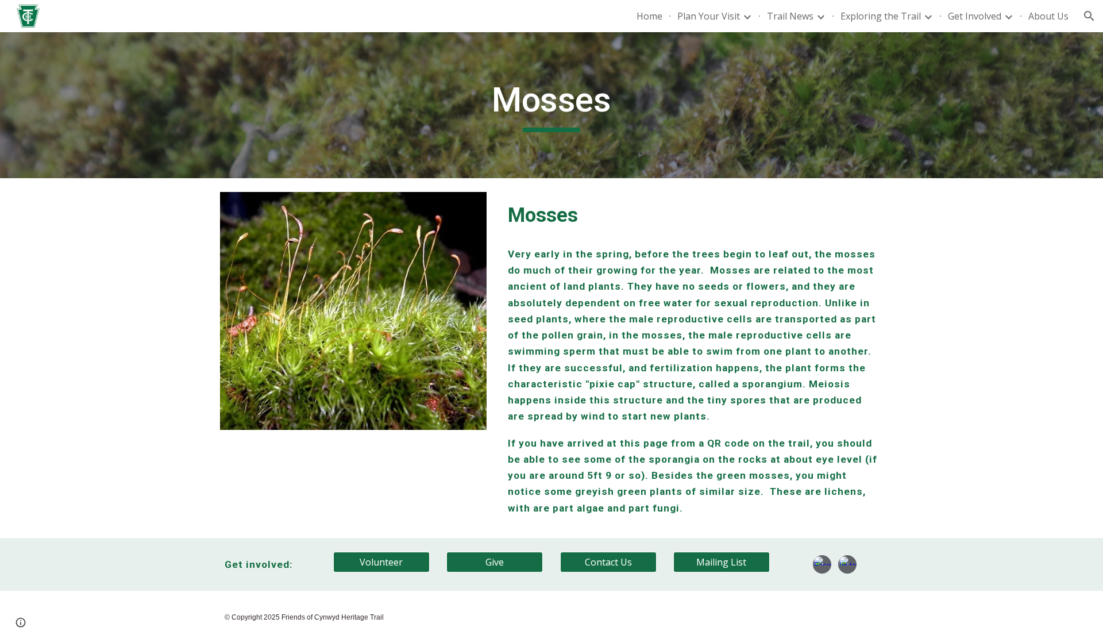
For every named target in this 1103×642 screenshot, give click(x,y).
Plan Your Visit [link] (708, 16)
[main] (551, 105)
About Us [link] (1048, 16)
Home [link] (649, 16)
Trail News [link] (790, 16)
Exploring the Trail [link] (880, 16)
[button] (1089, 16)
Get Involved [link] (974, 16)
